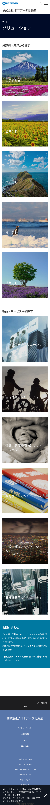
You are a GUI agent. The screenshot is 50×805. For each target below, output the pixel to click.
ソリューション (25, 728)
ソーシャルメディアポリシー (25, 769)
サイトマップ (25, 780)
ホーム (4, 22)
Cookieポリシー (25, 775)
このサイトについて (25, 759)
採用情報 (25, 746)
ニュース (25, 740)
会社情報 (25, 734)
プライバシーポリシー (25, 764)
